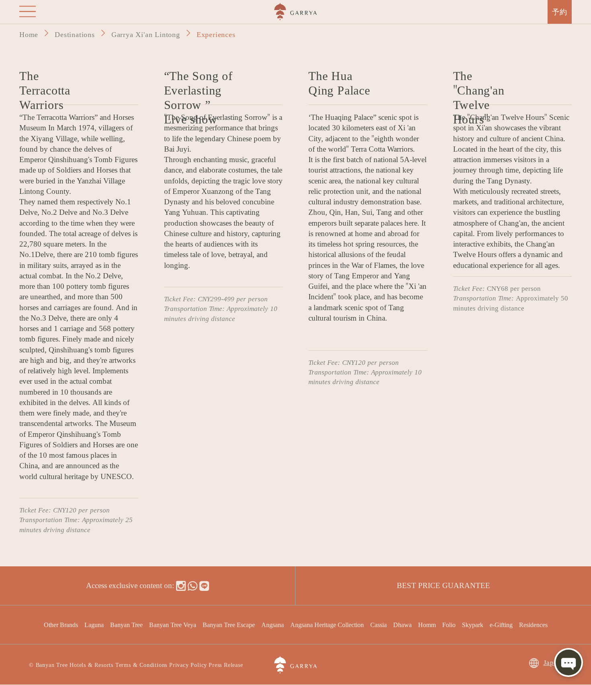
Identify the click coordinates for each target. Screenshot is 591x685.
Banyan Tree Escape (229, 624)
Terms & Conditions (141, 664)
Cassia (378, 624)
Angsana (272, 624)
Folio (449, 624)
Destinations (75, 34)
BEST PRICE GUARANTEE (443, 584)
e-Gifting (501, 624)
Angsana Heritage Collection (327, 624)
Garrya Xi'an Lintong (145, 34)
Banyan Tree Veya (172, 624)
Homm (427, 624)
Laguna (94, 624)
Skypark (472, 624)
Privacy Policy (188, 664)
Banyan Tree (126, 624)
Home (28, 34)
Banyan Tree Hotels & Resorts (74, 664)
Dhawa (402, 624)
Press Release (226, 664)
